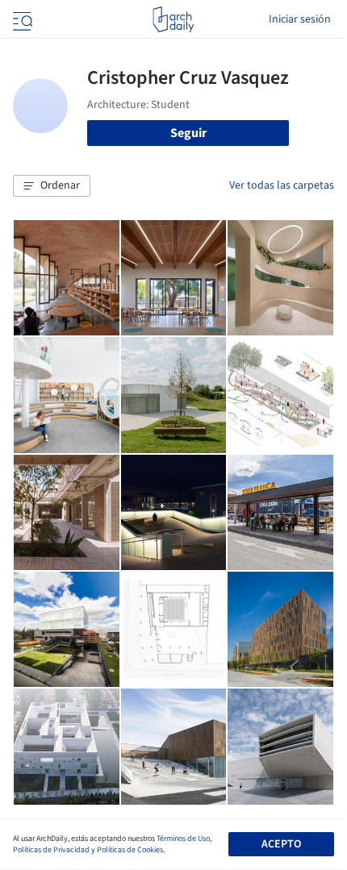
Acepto (281, 844)
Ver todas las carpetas (281, 185)
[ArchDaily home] (173, 19)
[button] (51, 186)
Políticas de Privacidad (51, 849)
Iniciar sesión (300, 19)
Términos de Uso (183, 838)
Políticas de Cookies (130, 849)
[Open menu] (21, 19)
